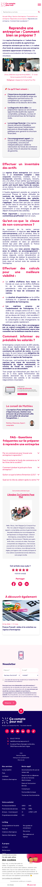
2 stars (16, 570)
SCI (23, 815)
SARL (30, 809)
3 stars (20, 570)
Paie (3, 773)
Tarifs (4, 853)
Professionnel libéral (9, 806)
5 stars (27, 570)
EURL (23, 809)
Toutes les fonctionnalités (31, 795)
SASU (23, 806)
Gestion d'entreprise (19, 16)
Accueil (5, 16)
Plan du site (21, 760)
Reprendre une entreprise (18, 19)
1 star (13, 570)
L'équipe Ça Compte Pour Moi (25, 80)
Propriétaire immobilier (10, 815)
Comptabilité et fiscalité (10, 825)
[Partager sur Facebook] (14, 584)
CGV (21, 753)
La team (5, 847)
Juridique (5, 776)
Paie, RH (5, 829)
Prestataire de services (10, 809)
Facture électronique (29, 792)
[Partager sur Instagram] (20, 584)
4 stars (23, 570)
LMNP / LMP (33, 812)
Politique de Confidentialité (21, 757)
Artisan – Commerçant (10, 812)
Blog (9, 16)
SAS (30, 806)
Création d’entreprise (9, 779)
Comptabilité (6, 770)
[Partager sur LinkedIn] (27, 584)
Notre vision (6, 850)
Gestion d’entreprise (9, 835)
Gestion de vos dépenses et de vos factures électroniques (30, 777)
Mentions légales (21, 755)
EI (22, 812)
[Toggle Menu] (39, 5)
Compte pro (26, 789)
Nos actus (26, 831)
